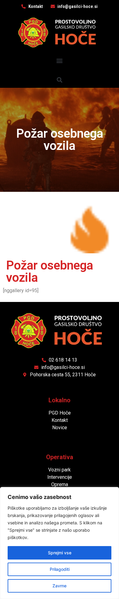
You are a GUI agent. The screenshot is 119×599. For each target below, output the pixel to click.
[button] (60, 60)
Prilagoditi (60, 569)
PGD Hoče (60, 413)
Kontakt (60, 420)
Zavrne (59, 585)
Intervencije (59, 477)
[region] (59, 543)
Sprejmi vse (59, 552)
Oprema (59, 484)
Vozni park (59, 470)
